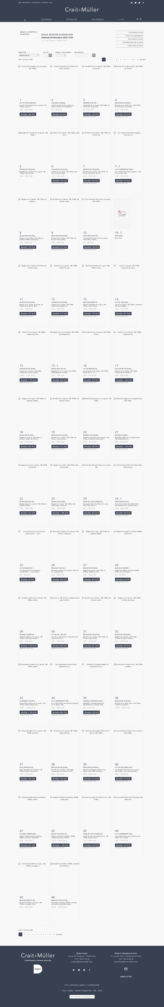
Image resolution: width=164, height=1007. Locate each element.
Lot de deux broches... (124, 767)
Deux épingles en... (27, 767)
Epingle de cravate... (28, 169)
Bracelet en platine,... (60, 900)
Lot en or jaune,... (122, 302)
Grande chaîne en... (27, 634)
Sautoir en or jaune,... (124, 369)
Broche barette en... (28, 900)
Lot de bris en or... (90, 369)
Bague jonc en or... (59, 369)
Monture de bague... (91, 767)
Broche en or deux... (123, 103)
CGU (66, 985)
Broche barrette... (90, 302)
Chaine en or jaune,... (60, 302)
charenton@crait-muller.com (126, 962)
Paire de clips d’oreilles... (93, 502)
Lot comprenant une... (60, 701)
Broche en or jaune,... (92, 169)
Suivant (143, 60)
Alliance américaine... (28, 834)
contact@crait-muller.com (82, 962)
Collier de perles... (58, 103)
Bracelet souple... (58, 568)
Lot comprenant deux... (124, 169)
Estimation (36, 2)
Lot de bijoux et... (27, 568)
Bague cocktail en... (59, 834)
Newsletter (26, 2)
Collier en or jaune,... (60, 169)
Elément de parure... (91, 435)
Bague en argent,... (122, 568)
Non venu (119, 236)
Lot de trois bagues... (28, 103)
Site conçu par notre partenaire (82, 997)
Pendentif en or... (90, 103)
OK (50, 55)
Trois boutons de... (91, 236)
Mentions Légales (78, 985)
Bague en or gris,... (27, 435)
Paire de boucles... (122, 502)
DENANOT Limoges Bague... (93, 701)
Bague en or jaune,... (28, 236)
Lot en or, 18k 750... (59, 634)
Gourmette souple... (28, 701)
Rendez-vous (47, 2)
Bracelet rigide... (122, 435)
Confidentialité (93, 985)
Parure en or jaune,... (28, 369)
